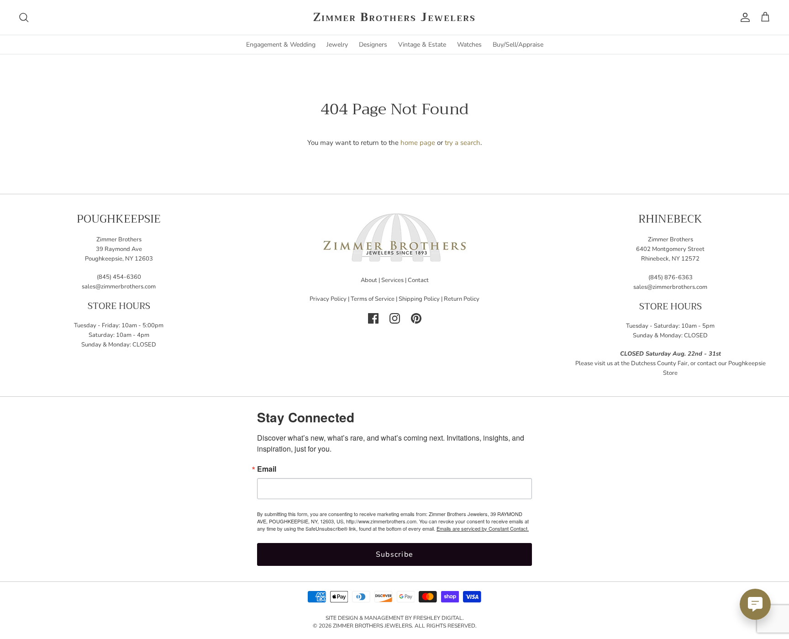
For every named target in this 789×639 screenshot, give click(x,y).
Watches (469, 44)
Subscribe (395, 554)
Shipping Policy (419, 299)
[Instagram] (394, 318)
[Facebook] (373, 318)
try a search (462, 142)
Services (392, 280)
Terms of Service (372, 299)
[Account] (743, 17)
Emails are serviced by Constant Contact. (483, 528)
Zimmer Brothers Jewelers (372, 625)
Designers (373, 44)
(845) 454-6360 (119, 277)
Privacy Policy (328, 299)
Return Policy (461, 299)
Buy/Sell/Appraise (518, 44)
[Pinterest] (416, 318)
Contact (418, 280)
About (369, 280)
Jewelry (337, 44)
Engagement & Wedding (281, 44)
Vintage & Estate (422, 44)
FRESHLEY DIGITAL (438, 618)
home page (417, 142)
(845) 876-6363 (670, 277)
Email (266, 469)
